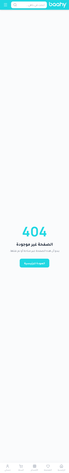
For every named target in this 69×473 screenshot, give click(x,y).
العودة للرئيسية (34, 263)
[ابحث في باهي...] (15, 5)
